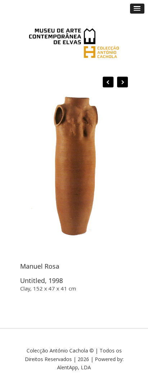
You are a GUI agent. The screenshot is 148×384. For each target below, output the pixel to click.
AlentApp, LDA (74, 367)
